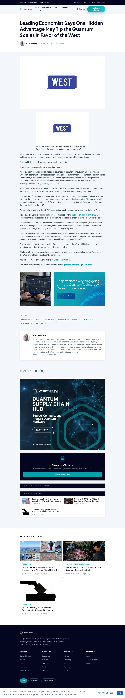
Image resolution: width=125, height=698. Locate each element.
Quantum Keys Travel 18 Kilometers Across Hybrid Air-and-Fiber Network (46, 500)
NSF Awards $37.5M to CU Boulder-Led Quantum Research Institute (87, 500)
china (38, 320)
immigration (26, 324)
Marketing (65, 7)
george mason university (68, 320)
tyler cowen (41, 324)
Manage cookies (105, 693)
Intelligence (46, 7)
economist (49, 320)
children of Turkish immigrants (84, 215)
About (38, 11)
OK (119, 693)
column (43, 181)
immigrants (89, 320)
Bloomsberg (26, 320)
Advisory (56, 7)
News (37, 7)
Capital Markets (72, 564)
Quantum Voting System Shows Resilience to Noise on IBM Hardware (45, 511)
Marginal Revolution (62, 260)
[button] (30, 371)
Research (61, 43)
